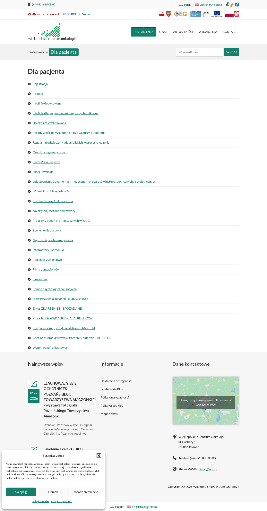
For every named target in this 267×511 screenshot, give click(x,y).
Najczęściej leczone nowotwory (54, 211)
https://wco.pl (208, 469)
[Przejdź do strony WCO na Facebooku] (237, 4)
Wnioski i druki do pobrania (51, 191)
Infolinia (38, 93)
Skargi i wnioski (43, 171)
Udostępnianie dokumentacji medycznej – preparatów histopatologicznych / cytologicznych (94, 181)
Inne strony (40, 279)
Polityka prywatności (61, 501)
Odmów (53, 492)
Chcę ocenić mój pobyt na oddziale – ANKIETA (64, 328)
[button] (99, 455)
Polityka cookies (40, 501)
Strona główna (36, 52)
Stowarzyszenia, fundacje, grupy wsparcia (60, 298)
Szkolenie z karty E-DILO (63, 449)
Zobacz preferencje (85, 492)
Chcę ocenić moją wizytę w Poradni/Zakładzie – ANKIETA (72, 337)
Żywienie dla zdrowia (47, 230)
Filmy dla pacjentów (46, 269)
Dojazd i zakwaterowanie (50, 123)
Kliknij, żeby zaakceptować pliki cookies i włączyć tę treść (206, 402)
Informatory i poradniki (48, 250)
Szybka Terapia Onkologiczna (53, 201)
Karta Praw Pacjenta (46, 162)
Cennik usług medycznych (50, 152)
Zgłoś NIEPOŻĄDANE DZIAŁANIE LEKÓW (62, 318)
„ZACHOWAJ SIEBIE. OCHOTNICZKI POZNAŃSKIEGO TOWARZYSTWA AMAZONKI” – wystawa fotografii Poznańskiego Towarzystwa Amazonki (69, 399)
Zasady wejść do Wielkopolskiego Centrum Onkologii (69, 132)
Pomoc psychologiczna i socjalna (55, 289)
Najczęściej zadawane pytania (53, 240)
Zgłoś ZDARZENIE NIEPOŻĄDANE (57, 308)
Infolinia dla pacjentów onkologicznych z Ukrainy (65, 113)
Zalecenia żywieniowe (47, 259)
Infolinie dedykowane (47, 103)
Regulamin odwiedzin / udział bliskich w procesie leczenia (71, 142)
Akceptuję (21, 492)
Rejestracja (40, 84)
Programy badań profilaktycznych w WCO (61, 220)
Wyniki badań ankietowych (51, 347)
